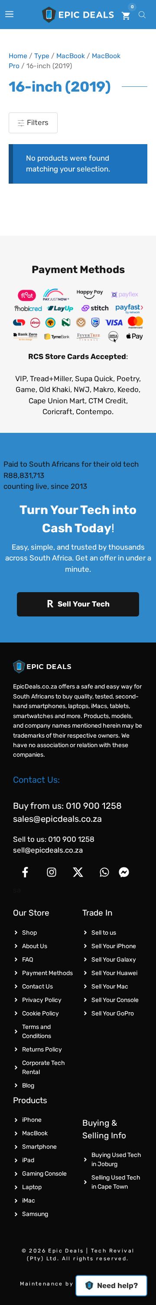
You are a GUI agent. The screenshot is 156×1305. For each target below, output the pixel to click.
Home (18, 56)
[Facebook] (25, 872)
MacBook (70, 56)
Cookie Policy (40, 1013)
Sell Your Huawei (114, 973)
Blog (28, 1085)
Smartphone (39, 1146)
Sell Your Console (115, 1000)
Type (41, 56)
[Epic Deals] (78, 15)
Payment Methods (47, 973)
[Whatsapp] (104, 872)
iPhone (32, 1120)
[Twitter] (78, 872)
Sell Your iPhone (113, 946)
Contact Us (37, 986)
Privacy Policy (42, 1000)
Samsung (35, 1214)
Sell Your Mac (109, 986)
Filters (37, 122)
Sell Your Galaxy (113, 959)
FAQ (27, 959)
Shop (29, 932)
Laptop (32, 1187)
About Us (34, 946)
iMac (28, 1200)
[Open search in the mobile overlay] (143, 14)
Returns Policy (42, 1049)
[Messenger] (131, 872)
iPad (28, 1160)
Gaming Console (44, 1173)
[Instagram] (51, 872)
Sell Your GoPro (112, 1013)
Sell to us (103, 932)
